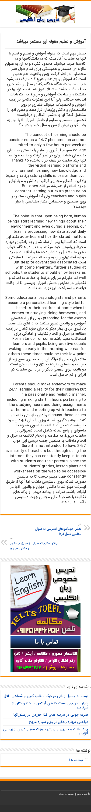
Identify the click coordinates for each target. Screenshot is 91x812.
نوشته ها (76, 760)
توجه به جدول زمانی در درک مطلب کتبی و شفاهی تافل (46, 696)
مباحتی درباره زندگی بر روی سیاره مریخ (58, 722)
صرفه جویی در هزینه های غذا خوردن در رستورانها (50, 715)
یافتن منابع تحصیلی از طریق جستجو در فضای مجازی (33, 543)
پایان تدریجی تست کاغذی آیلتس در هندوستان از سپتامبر (50, 705)
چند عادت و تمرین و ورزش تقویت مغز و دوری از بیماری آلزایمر (45, 731)
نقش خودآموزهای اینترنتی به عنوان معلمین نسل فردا (58, 529)
